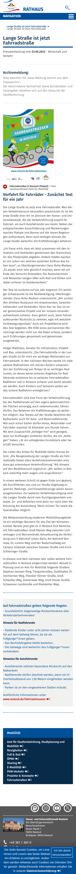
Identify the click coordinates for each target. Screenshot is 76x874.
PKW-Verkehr (15, 771)
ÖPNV (10, 759)
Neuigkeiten (15, 750)
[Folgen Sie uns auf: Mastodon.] (35, 808)
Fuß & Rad (13, 754)
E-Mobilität (14, 767)
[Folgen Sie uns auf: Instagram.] (46, 808)
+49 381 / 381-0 (20, 843)
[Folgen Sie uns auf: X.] (68, 808)
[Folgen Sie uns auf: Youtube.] (57, 808)
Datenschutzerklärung (41, 870)
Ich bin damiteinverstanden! (62, 852)
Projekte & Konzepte (20, 775)
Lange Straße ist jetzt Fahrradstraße (26, 26)
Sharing (12, 763)
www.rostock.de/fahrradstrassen (24, 699)
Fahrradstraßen (17, 780)
